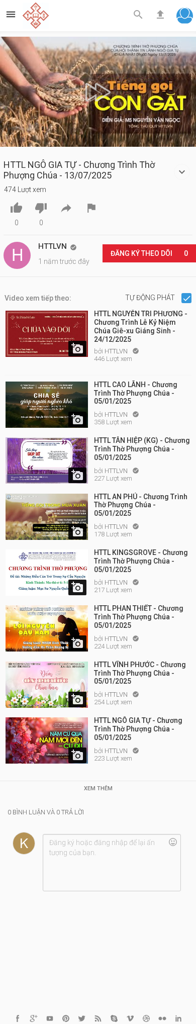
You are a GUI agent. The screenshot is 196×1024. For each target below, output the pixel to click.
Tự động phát (150, 298)
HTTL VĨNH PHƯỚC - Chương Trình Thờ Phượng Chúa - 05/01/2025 (140, 673)
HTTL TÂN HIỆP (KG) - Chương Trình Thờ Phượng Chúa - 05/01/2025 (142, 448)
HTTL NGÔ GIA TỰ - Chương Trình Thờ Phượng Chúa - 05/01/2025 (138, 728)
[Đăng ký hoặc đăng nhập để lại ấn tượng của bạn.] (111, 862)
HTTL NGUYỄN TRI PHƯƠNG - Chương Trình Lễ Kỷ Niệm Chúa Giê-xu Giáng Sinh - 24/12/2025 (140, 326)
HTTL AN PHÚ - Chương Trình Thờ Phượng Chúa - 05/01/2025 (140, 505)
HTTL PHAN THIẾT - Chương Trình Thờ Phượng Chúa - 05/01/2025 (138, 616)
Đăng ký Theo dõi (149, 253)
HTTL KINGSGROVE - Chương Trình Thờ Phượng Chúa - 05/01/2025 (141, 561)
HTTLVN (117, 351)
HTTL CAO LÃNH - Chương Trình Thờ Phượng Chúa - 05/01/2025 (135, 393)
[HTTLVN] (17, 255)
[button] (184, 17)
